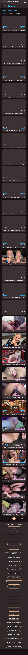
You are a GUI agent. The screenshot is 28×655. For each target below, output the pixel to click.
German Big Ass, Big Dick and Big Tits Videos (14, 552)
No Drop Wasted (12, 2)
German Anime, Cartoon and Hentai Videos (14, 536)
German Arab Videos (14, 540)
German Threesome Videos (14, 646)
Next (22, 518)
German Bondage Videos (14, 561)
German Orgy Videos (14, 614)
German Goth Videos (14, 590)
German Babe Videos (14, 548)
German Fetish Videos (14, 586)
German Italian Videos (14, 598)
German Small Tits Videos (14, 634)
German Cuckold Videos (14, 573)
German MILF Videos (14, 610)
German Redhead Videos (14, 626)
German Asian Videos (14, 544)
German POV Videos (14, 618)
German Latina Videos (14, 602)
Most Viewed (16, 13)
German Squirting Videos (14, 638)
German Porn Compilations (14, 622)
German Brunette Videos (14, 565)
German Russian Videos (14, 630)
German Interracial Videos (14, 594)
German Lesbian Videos (14, 606)
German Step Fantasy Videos (14, 642)
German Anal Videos (14, 532)
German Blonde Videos (14, 557)
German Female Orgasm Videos (14, 582)
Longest (9, 13)
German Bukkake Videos (14, 569)
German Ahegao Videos (14, 528)
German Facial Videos (14, 577)
